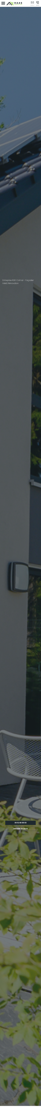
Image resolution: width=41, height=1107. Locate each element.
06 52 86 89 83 (20, 823)
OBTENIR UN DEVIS (20, 829)
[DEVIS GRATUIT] (32, 4)
